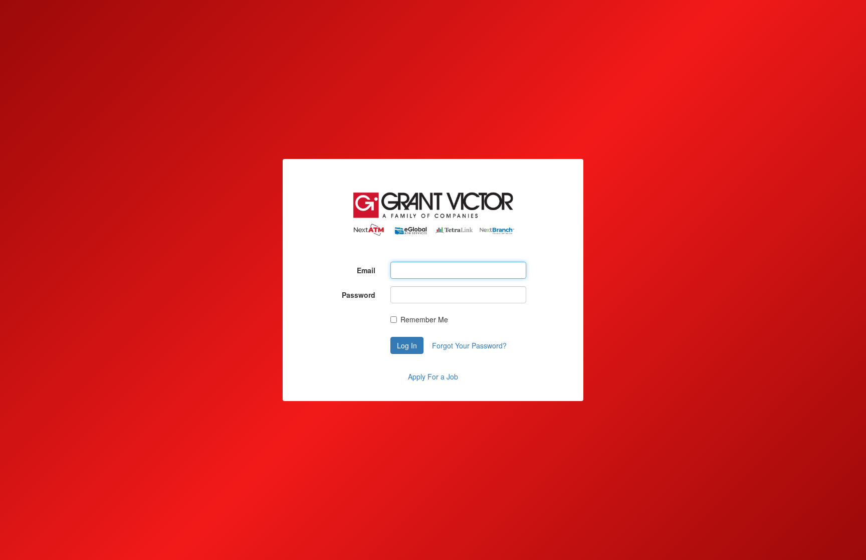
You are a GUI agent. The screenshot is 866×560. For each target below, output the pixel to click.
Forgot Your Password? (469, 345)
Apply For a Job (433, 376)
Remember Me (424, 319)
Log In (407, 345)
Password (358, 295)
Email (366, 270)
